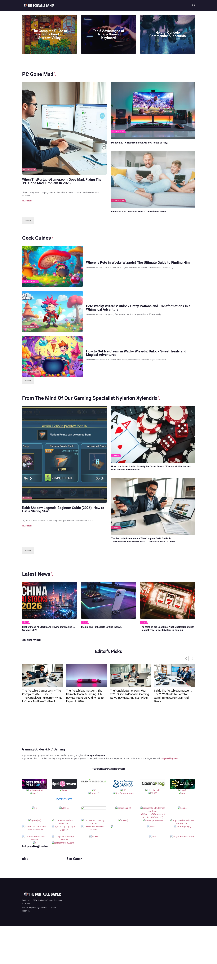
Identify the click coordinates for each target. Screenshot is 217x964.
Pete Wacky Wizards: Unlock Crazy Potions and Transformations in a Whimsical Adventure (138, 308)
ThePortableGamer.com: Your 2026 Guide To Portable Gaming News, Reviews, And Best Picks (129, 694)
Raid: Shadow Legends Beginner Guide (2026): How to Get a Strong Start (63, 509)
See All (28, 220)
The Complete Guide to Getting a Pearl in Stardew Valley (49, 34)
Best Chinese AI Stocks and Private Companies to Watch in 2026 (48, 628)
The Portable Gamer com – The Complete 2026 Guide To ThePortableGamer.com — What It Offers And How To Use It (143, 540)
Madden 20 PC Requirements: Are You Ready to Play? (139, 142)
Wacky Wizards (30, 281)
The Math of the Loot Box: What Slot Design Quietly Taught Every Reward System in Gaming (167, 628)
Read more (27, 201)
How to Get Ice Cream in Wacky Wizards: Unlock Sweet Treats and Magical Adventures (136, 353)
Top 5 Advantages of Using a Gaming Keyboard (108, 34)
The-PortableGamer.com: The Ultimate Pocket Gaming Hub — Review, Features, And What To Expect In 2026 (85, 696)
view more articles (31, 640)
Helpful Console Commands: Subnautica (167, 34)
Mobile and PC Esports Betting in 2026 (101, 627)
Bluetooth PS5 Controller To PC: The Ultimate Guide (138, 211)
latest (27, 622)
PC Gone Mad (29, 169)
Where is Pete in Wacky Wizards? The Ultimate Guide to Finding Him (138, 262)
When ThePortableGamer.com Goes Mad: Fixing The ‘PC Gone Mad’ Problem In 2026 (61, 181)
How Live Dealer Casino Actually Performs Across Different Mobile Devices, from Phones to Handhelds (151, 468)
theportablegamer (169, 758)
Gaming (26, 498)
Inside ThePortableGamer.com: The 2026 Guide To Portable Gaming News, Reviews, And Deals (173, 696)
